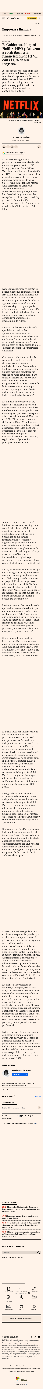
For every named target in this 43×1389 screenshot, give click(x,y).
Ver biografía (17, 1074)
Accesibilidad (36, 1368)
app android (34, 1309)
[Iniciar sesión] (39, 18)
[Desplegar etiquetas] (39, 1107)
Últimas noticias (9, 1203)
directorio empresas (34, 1300)
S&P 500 (20, 13)
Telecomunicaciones (15, 35)
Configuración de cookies (10, 1368)
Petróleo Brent (37, 13)
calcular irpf (9, 1292)
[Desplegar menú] (4, 18)
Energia (26, 35)
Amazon (16, 1108)
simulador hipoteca (21, 1292)
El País (38, 23)
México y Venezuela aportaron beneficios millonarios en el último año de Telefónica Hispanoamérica (21, 1234)
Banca (5, 35)
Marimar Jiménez (21, 137)
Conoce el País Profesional (21, 1318)
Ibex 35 (5, 13)
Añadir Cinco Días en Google (14, 152)
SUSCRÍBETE (32, 18)
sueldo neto (34, 1292)
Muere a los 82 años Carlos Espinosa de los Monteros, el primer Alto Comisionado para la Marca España (21, 1209)
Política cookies (27, 1366)
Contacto (12, 1366)
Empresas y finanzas (16, 29)
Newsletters (20, 1371)
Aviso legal (19, 1366)
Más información (7, 1118)
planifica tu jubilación (8, 1300)
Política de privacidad (24, 1368)
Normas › (38, 1096)
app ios (21, 1309)
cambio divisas (21, 1300)
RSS (15, 1371)
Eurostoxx (12, 1257)
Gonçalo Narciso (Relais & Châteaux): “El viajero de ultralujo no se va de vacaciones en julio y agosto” (21, 1225)
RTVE (23, 1108)
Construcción (35, 35)
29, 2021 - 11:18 (24, 141)
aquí (35, 1123)
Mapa (11, 1371)
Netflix (4, 1108)
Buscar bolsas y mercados (13, 1246)
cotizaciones (9, 1309)
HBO (10, 1108)
